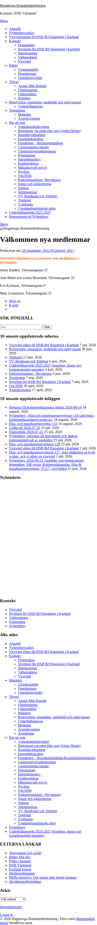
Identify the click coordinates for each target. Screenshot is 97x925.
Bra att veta (17, 123)
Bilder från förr (19, 857)
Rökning (24, 98)
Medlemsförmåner (22, 873)
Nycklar (24, 172)
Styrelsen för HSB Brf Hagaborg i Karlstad (49, 49)
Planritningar (27, 74)
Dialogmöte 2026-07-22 (26, 432)
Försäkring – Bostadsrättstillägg (40, 143)
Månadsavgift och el (32, 167)
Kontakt (15, 41)
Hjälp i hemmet (20, 861)
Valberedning (27, 57)
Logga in (6, 915)
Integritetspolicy (29, 159)
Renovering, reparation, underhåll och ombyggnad (45, 102)
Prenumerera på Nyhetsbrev (29, 216)
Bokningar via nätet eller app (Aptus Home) (49, 131)
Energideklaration (30, 139)
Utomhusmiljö (28, 69)
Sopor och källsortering (34, 184)
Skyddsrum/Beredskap (25, 881)
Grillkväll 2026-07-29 (24, 428)
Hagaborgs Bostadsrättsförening (23, 5)
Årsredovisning (29, 118)
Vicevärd (24, 61)
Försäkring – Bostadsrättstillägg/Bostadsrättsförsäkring (56, 758)
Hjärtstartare (26, 155)
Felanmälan (26, 45)
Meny (4, 21)
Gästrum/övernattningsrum (37, 151)
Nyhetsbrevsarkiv (21, 33)
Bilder (13, 65)
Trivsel (14, 82)
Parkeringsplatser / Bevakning (39, 180)
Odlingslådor (27, 94)
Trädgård (24, 200)
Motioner (24, 114)
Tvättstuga (25, 204)
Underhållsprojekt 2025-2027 (30, 212)
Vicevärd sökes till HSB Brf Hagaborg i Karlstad (44, 37)
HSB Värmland (20, 865)
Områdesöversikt (30, 78)
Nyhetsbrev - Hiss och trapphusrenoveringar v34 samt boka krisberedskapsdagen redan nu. (51, 418)
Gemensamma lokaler (33, 147)
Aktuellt (15, 29)
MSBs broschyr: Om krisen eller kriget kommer (43, 877)
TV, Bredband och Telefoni (37, 196)
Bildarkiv (15, 680)
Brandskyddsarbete (31, 135)
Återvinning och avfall (25, 853)
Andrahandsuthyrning (33, 127)
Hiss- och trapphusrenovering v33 (33, 424)
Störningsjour (27, 53)
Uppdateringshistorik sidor (37, 208)
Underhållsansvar (30, 106)
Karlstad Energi (20, 869)
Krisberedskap (28, 163)
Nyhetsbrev (17, 626)
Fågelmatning (27, 90)
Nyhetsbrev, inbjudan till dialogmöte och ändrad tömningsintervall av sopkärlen (43, 438)
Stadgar (23, 188)
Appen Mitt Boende (32, 86)
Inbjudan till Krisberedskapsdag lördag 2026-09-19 (45, 407)
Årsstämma (17, 110)
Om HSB (25, 176)
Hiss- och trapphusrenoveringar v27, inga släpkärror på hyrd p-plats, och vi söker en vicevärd (52, 454)
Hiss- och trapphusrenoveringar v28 (34, 444)
